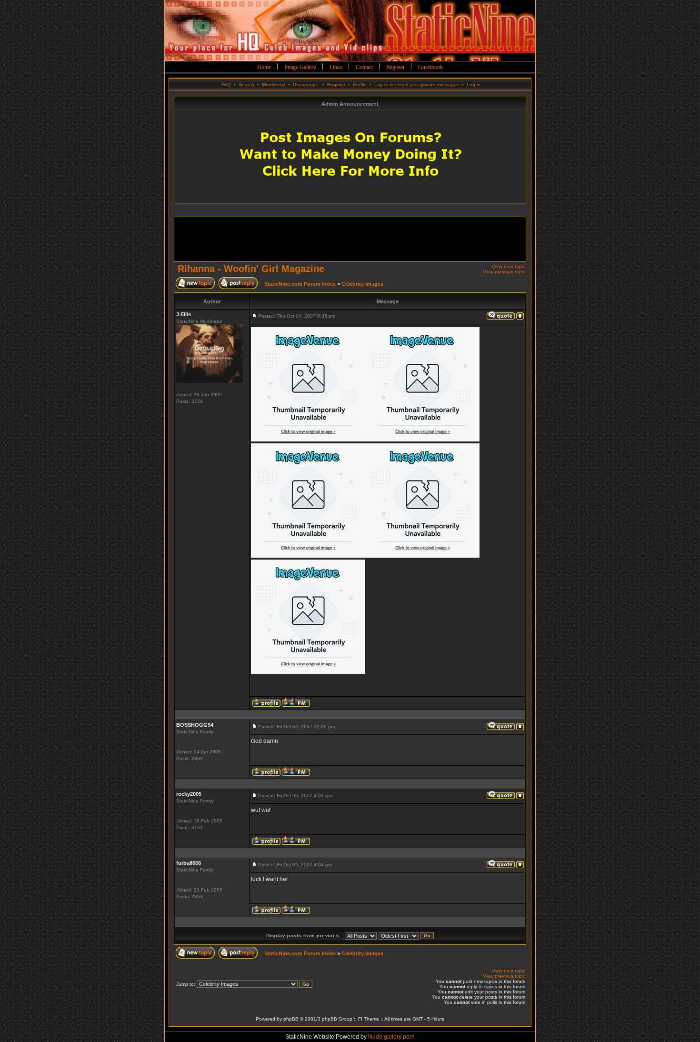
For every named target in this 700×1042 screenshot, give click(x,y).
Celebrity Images (362, 284)
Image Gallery (300, 67)
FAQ (226, 84)
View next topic (508, 266)
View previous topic (504, 271)
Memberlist (273, 84)
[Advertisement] (351, 238)
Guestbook (430, 67)
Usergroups (305, 84)
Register (395, 67)
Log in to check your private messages (416, 84)
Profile (360, 84)
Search (246, 84)
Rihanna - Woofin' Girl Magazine (251, 268)
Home (264, 67)
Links (336, 67)
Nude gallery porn (391, 1036)
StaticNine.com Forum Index (300, 284)
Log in (473, 84)
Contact (364, 67)
